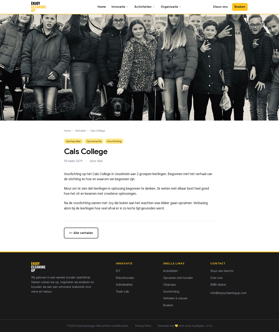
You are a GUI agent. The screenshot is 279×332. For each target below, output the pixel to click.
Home (102, 7)
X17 (118, 271)
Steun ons (220, 7)
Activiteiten (143, 7)
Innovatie (118, 7)
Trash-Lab (122, 291)
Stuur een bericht (221, 271)
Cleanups (169, 284)
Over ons (216, 278)
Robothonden (125, 278)
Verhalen (80, 130)
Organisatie (169, 7)
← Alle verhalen (81, 233)
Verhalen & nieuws (175, 298)
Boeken (239, 7)
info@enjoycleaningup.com (228, 293)
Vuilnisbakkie (124, 284)
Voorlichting (171, 291)
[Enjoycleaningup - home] (38, 7)
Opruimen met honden (178, 278)
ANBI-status (218, 284)
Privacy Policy (143, 326)
